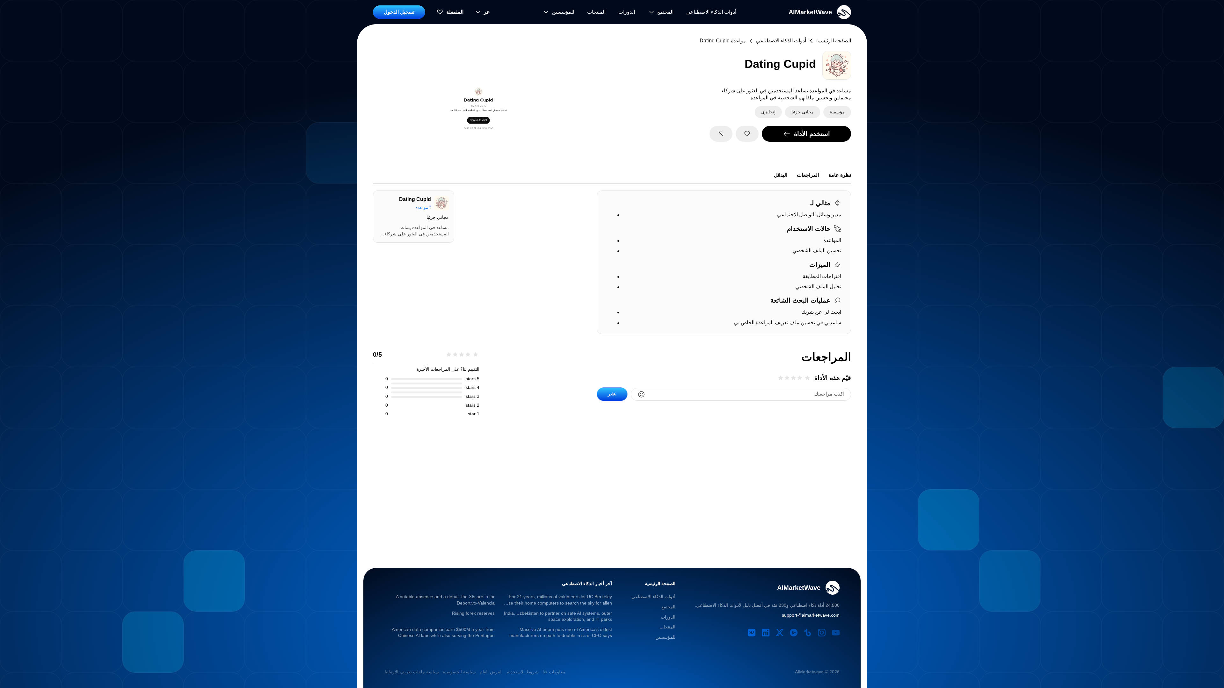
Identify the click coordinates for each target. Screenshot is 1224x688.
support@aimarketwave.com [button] (811, 615)
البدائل (780, 175)
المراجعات (808, 175)
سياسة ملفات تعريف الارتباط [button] (411, 671)
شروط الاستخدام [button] (522, 671)
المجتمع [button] (668, 606)
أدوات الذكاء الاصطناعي (781, 40)
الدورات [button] (626, 12)
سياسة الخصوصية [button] (459, 671)
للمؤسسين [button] (665, 637)
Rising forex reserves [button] (473, 613)
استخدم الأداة (812, 133)
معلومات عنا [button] (554, 671)
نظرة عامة (839, 175)
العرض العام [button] (491, 671)
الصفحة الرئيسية (833, 40)
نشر (612, 393)
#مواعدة (423, 207)
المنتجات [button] (596, 12)
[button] (820, 12)
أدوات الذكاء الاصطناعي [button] (711, 12)
